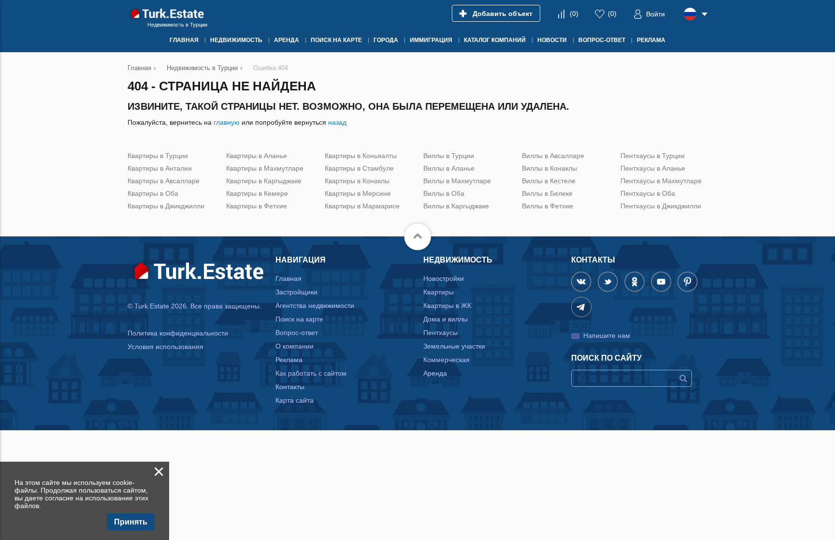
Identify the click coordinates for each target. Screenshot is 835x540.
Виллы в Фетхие (547, 206)
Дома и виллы (445, 319)
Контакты (289, 387)
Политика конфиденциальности (178, 333)
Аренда (435, 373)
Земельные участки (454, 346)
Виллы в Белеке (547, 193)
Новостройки (443, 278)
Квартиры (438, 292)
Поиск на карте (299, 319)
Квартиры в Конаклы (357, 181)
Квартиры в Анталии (160, 168)
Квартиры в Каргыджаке (264, 181)
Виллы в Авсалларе (553, 156)
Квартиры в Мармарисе (362, 206)
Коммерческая (446, 360)
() (574, 13)
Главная (288, 278)
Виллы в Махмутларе (457, 181)
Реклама (288, 360)
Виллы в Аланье (449, 168)
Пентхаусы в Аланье (652, 168)
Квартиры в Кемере (257, 193)
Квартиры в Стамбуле (359, 168)
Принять (130, 522)
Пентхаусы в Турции (652, 156)
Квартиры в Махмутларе (264, 168)
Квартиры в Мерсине (358, 193)
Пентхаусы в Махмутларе (661, 181)
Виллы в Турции (448, 156)
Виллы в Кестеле (549, 181)
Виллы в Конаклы (549, 168)
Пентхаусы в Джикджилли (660, 206)
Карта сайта (294, 400)
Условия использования (165, 346)
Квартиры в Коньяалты (361, 156)
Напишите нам (606, 335)
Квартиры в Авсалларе (164, 181)
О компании (294, 346)
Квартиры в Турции (158, 156)
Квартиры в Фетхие (256, 206)
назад (337, 122)
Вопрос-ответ (296, 332)
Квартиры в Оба (153, 193)
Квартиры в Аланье (256, 156)
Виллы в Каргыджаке (456, 206)
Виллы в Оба (443, 193)
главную (227, 122)
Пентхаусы (440, 332)
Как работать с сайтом (310, 373)
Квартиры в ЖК (447, 305)
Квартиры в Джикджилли (166, 206)
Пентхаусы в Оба (647, 193)
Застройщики (296, 292)
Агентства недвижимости (314, 305)
